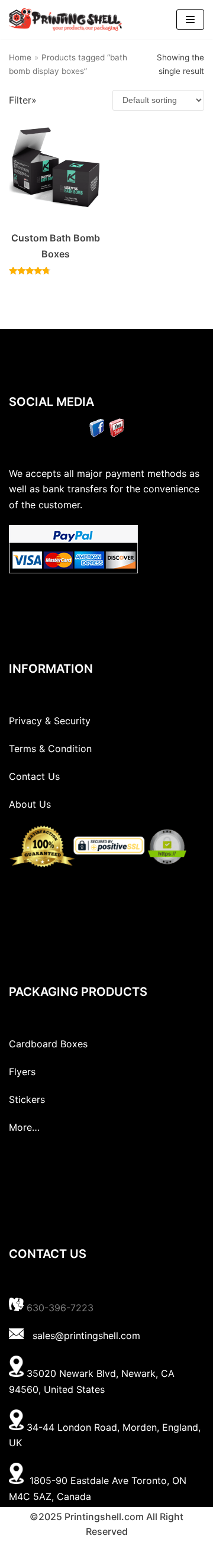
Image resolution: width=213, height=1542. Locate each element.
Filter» (23, 100)
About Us (30, 804)
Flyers (22, 1072)
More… (24, 1127)
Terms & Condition (50, 748)
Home (20, 57)
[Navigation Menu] (190, 19)
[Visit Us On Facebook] (96, 434)
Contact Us (34, 776)
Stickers (27, 1099)
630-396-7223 (60, 1308)
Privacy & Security (50, 721)
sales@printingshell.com (86, 1335)
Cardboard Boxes (48, 1044)
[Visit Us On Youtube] (116, 434)
